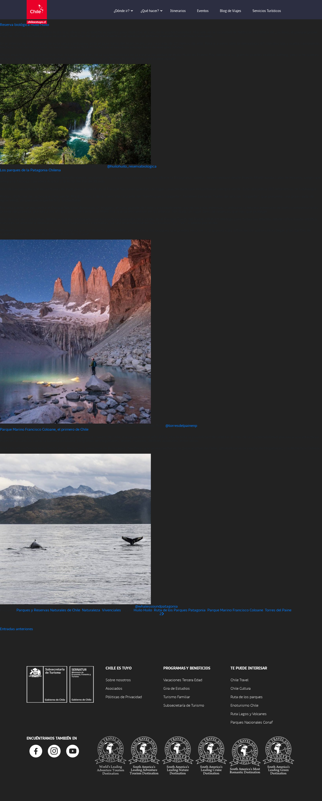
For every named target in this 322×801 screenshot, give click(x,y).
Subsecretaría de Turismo (183, 705)
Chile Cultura (241, 688)
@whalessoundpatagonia (156, 606)
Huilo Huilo (143, 609)
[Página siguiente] (163, 613)
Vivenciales (111, 609)
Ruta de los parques (247, 696)
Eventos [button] (203, 10)
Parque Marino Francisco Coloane (235, 609)
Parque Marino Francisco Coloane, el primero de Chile (44, 429)
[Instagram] (54, 750)
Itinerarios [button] (178, 10)
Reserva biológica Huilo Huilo (24, 24)
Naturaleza (91, 609)
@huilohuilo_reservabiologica (132, 166)
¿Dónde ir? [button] (121, 10)
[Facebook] (35, 750)
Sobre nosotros (118, 679)
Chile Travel (239, 679)
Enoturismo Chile (244, 705)
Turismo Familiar (176, 696)
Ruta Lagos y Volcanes (249, 713)
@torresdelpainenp (181, 425)
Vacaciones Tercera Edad (182, 679)
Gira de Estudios (176, 688)
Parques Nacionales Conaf (251, 722)
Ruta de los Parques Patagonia (180, 609)
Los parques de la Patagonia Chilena (30, 169)
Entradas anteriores (16, 628)
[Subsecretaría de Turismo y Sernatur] (60, 683)
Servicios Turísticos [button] (266, 10)
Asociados (114, 688)
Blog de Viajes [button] (230, 10)
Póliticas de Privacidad (124, 696)
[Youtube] (72, 750)
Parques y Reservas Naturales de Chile (48, 609)
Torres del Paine (278, 609)
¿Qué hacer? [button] (150, 10)
